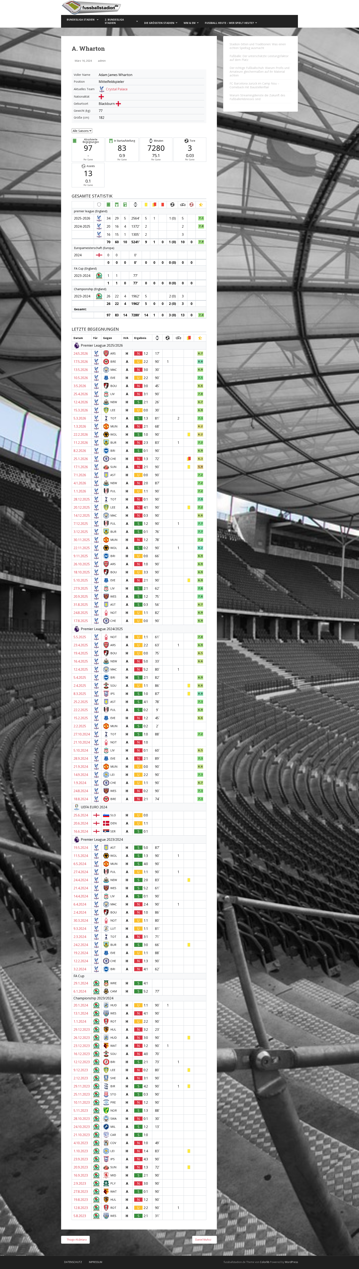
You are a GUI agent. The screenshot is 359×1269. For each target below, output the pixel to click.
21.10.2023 (82, 1135)
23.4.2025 (81, 645)
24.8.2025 (81, 613)
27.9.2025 (81, 588)
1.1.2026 (80, 491)
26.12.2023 (82, 1038)
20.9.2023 (81, 1167)
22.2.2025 (81, 710)
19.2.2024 (81, 953)
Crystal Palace (117, 89)
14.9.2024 (81, 775)
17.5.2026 (81, 362)
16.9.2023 (81, 1175)
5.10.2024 (81, 750)
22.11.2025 (82, 548)
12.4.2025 (81, 669)
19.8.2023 (81, 1200)
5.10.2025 (81, 580)
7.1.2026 (80, 475)
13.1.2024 (81, 1013)
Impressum (95, 1262)
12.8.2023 (81, 1208)
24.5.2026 (81, 353)
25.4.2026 (81, 394)
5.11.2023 (81, 1110)
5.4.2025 (80, 677)
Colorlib (264, 1262)
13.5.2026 (81, 370)
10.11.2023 (82, 1102)
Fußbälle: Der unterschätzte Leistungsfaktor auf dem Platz (259, 58)
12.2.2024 (81, 961)
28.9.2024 (81, 758)
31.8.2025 (81, 605)
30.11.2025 (82, 540)
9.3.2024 (80, 929)
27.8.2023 (81, 1191)
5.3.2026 (80, 418)
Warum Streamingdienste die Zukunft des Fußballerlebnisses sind (257, 97)
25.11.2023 (82, 1094)
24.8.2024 (81, 791)
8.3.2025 (80, 694)
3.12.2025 (81, 532)
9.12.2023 (81, 1070)
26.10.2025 (82, 564)
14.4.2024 (81, 896)
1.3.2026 (80, 426)
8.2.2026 (80, 451)
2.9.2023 (80, 1183)
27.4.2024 (81, 872)
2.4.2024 (80, 912)
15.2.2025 (81, 718)
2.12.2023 (81, 1078)
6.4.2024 (80, 904)
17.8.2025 (81, 621)
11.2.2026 (81, 443)
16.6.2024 (81, 831)
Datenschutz (73, 1262)
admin (102, 61)
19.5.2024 (81, 848)
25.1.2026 (81, 459)
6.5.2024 (80, 864)
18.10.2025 (82, 572)
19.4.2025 (81, 653)
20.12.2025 (82, 507)
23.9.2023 (81, 1159)
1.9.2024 (80, 783)
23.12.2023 (82, 1046)
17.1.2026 (81, 467)
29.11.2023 (82, 1086)
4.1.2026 (80, 483)
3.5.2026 (80, 386)
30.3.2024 (81, 920)
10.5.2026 (81, 378)
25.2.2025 (81, 702)
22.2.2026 (81, 434)
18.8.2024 (81, 799)
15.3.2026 (81, 410)
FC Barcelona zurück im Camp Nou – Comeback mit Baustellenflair (254, 85)
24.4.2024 (81, 880)
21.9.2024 (81, 767)
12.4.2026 (81, 402)
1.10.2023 (81, 1151)
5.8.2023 (80, 1216)
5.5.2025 (80, 637)
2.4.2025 (80, 686)
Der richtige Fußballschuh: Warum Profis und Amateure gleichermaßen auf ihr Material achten (259, 71)
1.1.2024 (80, 1021)
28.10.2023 (82, 1119)
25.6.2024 (81, 815)
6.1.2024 (80, 991)
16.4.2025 (81, 661)
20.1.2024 (81, 1005)
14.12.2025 (82, 515)
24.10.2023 (82, 1127)
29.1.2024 (81, 983)
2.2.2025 (80, 726)
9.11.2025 (81, 556)
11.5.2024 (81, 856)
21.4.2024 (81, 888)
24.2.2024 (81, 945)
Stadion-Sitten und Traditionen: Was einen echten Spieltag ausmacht (258, 46)
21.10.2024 (82, 742)
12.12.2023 (82, 1062)
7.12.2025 (81, 524)
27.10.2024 (82, 734)
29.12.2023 (82, 1029)
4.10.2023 (81, 1143)
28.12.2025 (82, 499)
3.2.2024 (80, 969)
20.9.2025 (81, 596)
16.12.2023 (82, 1054)
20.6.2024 (81, 823)
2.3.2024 (80, 937)
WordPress (291, 1262)
